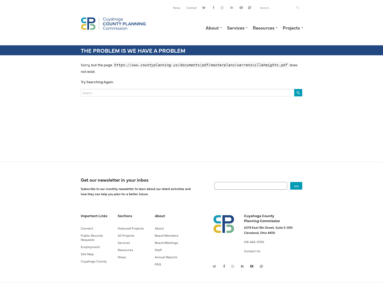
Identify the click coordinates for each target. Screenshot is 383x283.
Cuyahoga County (94, 261)
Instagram (222, 7)
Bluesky (204, 7)
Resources (125, 249)
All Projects (126, 235)
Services (124, 242)
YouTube (241, 7)
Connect (87, 228)
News (177, 8)
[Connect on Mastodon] (250, 7)
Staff (158, 249)
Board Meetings (166, 242)
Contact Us (252, 251)
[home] (223, 222)
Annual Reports (166, 257)
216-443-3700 (254, 241)
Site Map (87, 254)
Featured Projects (131, 228)
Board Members (167, 235)
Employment (90, 246)
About (159, 228)
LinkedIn (232, 7)
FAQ (158, 264)
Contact (192, 8)
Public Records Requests (92, 237)
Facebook (213, 7)
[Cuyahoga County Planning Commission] (113, 22)
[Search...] (297, 7)
